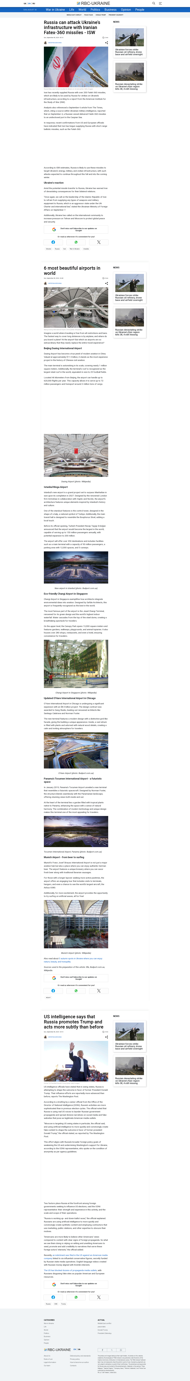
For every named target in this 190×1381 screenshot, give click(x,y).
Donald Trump (101, 15)
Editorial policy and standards (80, 1356)
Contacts (73, 1365)
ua (25, 3)
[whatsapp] (121, 1350)
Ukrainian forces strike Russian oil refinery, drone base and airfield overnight (129, 52)
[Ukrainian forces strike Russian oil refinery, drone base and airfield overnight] (129, 37)
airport (48, 997)
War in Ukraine (55, 9)
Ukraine (48, 249)
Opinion (126, 9)
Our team (47, 1365)
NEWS (116, 22)
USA (55, 1304)
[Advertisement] (76, 148)
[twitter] (111, 1350)
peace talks (88, 15)
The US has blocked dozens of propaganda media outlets (70, 1270)
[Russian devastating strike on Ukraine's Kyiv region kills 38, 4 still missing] (129, 72)
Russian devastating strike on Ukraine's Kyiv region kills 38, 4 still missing (128, 86)
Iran (64, 249)
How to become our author (79, 1362)
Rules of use (48, 1359)
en (29, 3)
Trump (63, 1304)
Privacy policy (75, 1359)
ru (34, 3)
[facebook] (102, 1350)
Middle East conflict (74, 15)
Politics (95, 9)
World (82, 9)
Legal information (50, 1362)
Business (111, 9)
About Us (47, 1356)
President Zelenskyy (116, 15)
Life (71, 9)
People (139, 9)
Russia (57, 249)
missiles (86, 249)
